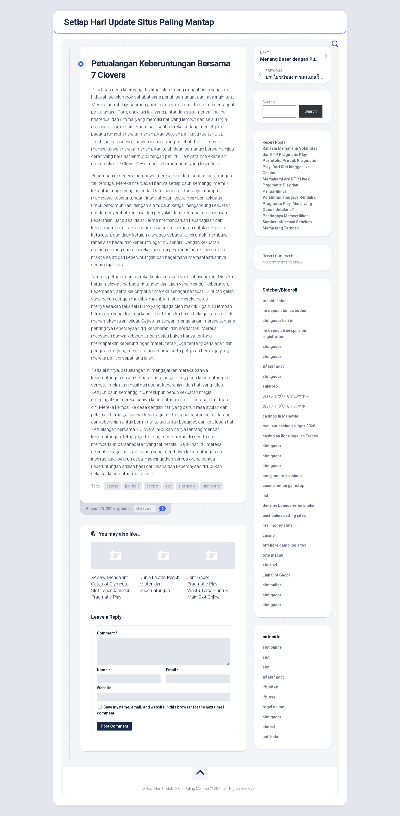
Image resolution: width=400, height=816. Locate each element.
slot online (212, 486)
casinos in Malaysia (280, 416)
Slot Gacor (145, 509)
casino (112, 486)
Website (104, 688)
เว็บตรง (269, 697)
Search (269, 102)
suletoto (270, 386)
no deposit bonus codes (284, 310)
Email (172, 670)
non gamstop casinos (282, 476)
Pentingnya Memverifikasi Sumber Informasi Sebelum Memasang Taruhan (287, 222)
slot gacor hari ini (278, 320)
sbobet (152, 486)
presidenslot (274, 301)
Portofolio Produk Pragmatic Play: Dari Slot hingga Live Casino (289, 166)
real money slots (278, 525)
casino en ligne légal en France (290, 436)
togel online (273, 707)
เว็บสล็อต (270, 687)
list (265, 495)
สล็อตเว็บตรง (274, 366)
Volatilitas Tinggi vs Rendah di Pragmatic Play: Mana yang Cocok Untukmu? (290, 203)
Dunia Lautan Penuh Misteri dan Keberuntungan (159, 584)
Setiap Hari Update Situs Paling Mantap (139, 22)
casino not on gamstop (283, 485)
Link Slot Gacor (276, 575)
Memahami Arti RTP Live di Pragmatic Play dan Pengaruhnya (287, 185)
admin (126, 508)
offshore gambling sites (284, 545)
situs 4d (270, 565)
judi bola (132, 486)
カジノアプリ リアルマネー (286, 396)
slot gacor (187, 486)
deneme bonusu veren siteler (289, 505)
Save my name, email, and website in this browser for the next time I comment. (160, 710)
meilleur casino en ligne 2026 (289, 426)
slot (168, 486)
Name (103, 670)
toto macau (273, 555)
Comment (107, 633)
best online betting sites (284, 515)
